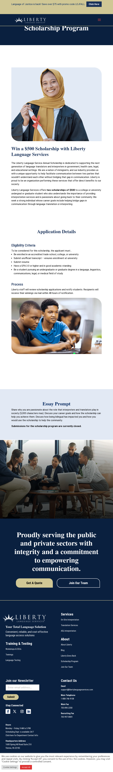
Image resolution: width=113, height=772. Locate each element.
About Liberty (66, 644)
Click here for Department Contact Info (22, 735)
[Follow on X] (14, 711)
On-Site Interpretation (70, 620)
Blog (62, 650)
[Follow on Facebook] (8, 711)
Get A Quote (34, 583)
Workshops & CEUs (13, 649)
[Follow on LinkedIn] (28, 711)
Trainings (9, 654)
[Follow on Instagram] (22, 711)
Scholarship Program (69, 661)
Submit (11, 696)
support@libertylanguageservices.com (77, 689)
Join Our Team (78, 583)
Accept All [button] (26, 767)
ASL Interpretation (68, 631)
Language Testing (13, 660)
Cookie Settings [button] (10, 767)
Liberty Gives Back (68, 656)
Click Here (94, 4)
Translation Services (69, 625)
